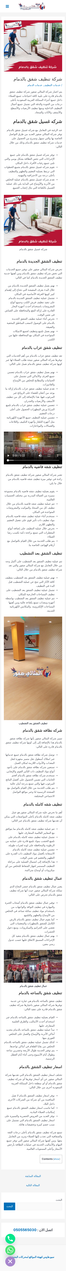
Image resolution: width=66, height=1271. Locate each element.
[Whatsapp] (10, 1250)
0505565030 (24, 1230)
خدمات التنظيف (52, 85)
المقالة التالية (33, 1185)
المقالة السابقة (33, 1176)
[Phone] (10, 1239)
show (56, 1159)
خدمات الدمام (34, 85)
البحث (59, 1199)
